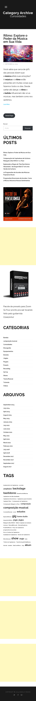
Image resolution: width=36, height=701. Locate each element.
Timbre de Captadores (9, 542)
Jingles (5, 358)
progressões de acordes (9, 530)
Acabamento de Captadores (10, 485)
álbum (28, 545)
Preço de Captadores (18, 527)
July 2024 (6, 408)
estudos (21, 511)
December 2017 (8, 456)
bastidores (9, 492)
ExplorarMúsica (7, 516)
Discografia (7, 348)
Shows (5, 375)
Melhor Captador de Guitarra (23, 522)
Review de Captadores (24, 534)
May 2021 (6, 436)
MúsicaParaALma (22, 525)
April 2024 (6, 411)
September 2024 (8, 404)
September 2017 (8, 463)
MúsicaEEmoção (13, 525)
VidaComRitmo (17, 545)
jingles (21, 520)
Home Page (9, 115)
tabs (26, 539)
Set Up (5, 372)
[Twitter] (14, 695)
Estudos (6, 355)
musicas (5, 525)
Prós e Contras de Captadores (11, 532)
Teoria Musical (8, 379)
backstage (19, 488)
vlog (23, 545)
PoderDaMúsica (7, 527)
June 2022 (6, 429)
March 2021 (7, 442)
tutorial (5, 545)
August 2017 (7, 466)
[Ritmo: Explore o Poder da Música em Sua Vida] (18, 52)
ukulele (10, 545)
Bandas (5, 337)
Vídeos (5, 386)
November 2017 (8, 460)
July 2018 (6, 449)
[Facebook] (18, 695)
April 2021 (6, 439)
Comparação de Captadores (19, 501)
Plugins (5, 362)
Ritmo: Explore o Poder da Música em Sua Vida (15, 38)
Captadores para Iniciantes (24, 498)
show (14, 538)
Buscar (5, 124)
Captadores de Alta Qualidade (11, 496)
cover (14, 512)
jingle (15, 520)
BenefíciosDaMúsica (22, 493)
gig (14, 516)
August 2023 (7, 415)
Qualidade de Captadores (10, 534)
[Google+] (22, 695)
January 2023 (7, 422)
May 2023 (6, 418)
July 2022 (6, 425)
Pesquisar (28, 128)
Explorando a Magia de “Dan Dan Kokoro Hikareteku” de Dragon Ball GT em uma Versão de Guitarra (16, 166)
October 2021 (7, 432)
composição (26, 504)
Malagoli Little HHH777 (9, 522)
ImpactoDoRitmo (7, 520)
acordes (21, 485)
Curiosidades (7, 344)
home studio (22, 516)
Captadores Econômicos (10, 498)
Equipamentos (8, 351)
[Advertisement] (18, 246)
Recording (6, 368)
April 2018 (6, 453)
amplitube (7, 489)
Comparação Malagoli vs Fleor (11, 504)
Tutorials (6, 382)
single (21, 539)
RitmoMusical (6, 539)
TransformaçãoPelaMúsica (23, 542)
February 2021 (8, 446)
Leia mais (6, 104)
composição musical (10, 341)
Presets (5, 365)
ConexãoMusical (7, 512)
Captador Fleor (7, 501)
